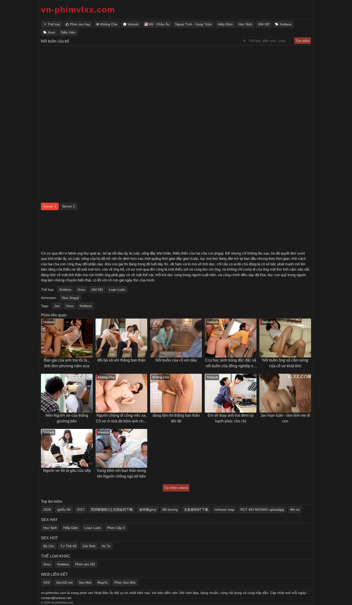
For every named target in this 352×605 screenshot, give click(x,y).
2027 (81, 509)
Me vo (295, 509)
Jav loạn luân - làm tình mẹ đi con (285, 418)
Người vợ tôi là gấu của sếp (67, 471)
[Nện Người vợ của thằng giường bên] (67, 393)
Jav (57, 306)
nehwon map (224, 509)
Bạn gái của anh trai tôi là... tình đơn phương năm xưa (67, 363)
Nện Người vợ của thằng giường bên (66, 418)
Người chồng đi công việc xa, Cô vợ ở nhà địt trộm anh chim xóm (121, 418)
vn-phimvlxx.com (78, 9)
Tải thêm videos (176, 488)
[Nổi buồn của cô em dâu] (176, 338)
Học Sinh (50, 528)
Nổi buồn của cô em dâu (176, 360)
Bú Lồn (48, 546)
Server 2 (68, 206)
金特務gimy (147, 509)
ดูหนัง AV (64, 509)
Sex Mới (85, 582)
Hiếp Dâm (70, 528)
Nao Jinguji (70, 298)
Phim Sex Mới (125, 582)
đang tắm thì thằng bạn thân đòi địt (176, 418)
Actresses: (49, 298)
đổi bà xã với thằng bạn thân (121, 360)
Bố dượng (170, 509)
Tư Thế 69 (68, 546)
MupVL (102, 582)
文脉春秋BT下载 (196, 509)
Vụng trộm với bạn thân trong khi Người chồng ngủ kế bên (121, 473)
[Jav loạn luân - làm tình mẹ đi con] (285, 393)
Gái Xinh (89, 546)
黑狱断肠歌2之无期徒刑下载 (112, 509)
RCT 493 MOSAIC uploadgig (262, 509)
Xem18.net (64, 582)
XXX (46, 582)
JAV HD (97, 289)
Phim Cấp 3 (116, 528)
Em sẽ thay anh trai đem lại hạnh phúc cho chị (231, 418)
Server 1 (49, 206)
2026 (47, 509)
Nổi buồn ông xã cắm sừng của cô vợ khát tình (285, 363)
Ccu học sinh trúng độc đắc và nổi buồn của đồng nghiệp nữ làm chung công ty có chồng (230, 363)
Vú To (106, 546)
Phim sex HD (85, 564)
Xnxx (81, 289)
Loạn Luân (117, 289)
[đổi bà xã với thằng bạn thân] (121, 338)
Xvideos (65, 289)
